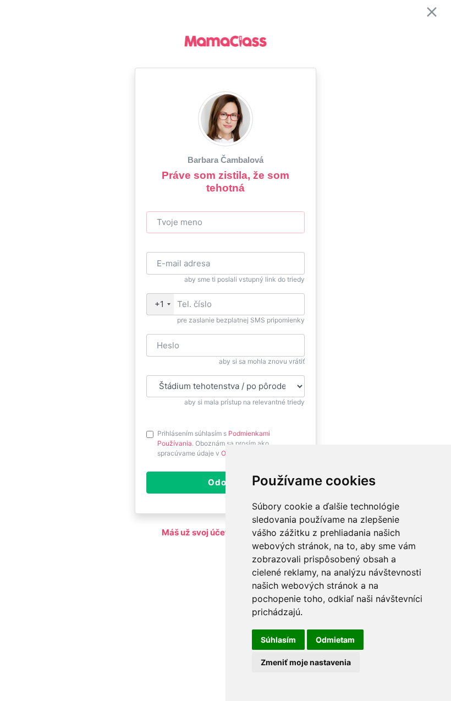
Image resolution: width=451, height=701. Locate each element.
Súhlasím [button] (278, 639)
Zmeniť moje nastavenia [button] (306, 662)
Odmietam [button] (335, 639)
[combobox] (160, 304)
